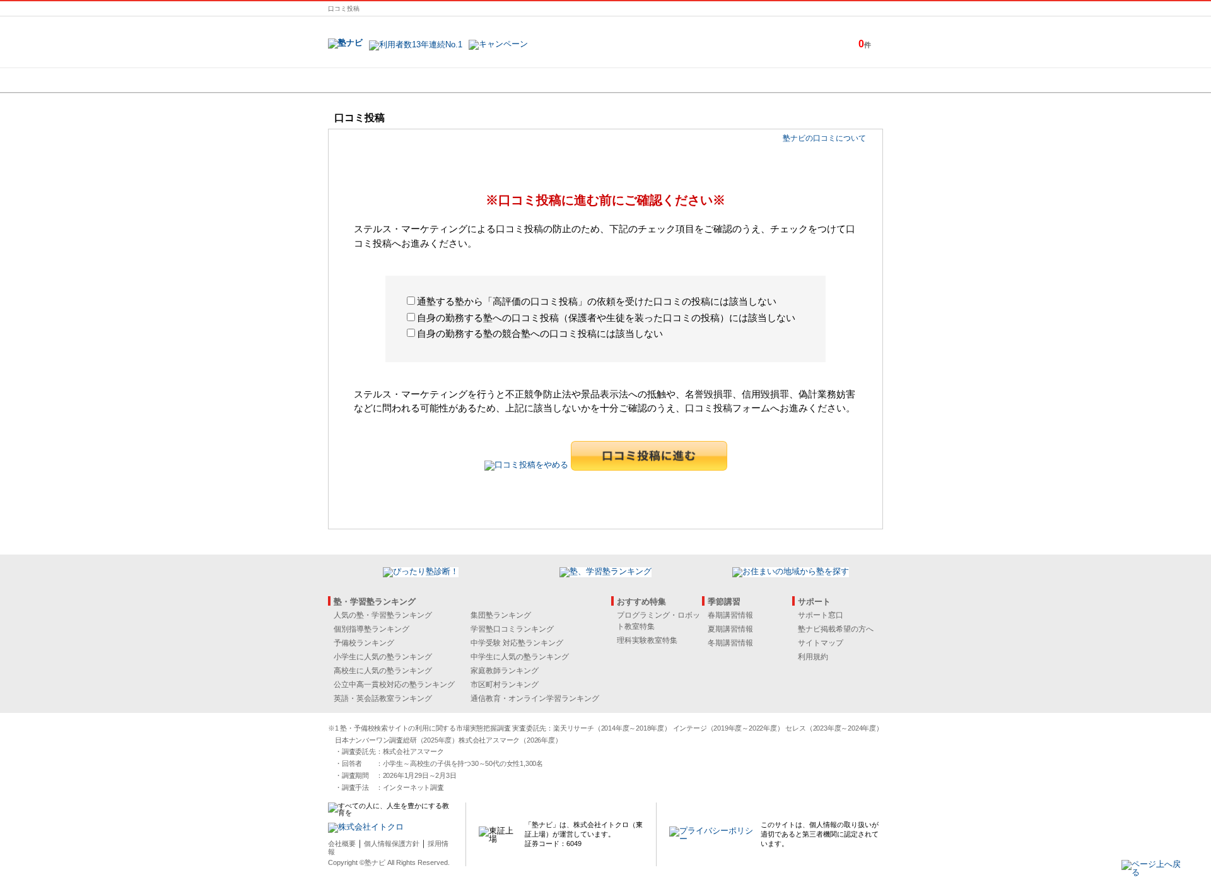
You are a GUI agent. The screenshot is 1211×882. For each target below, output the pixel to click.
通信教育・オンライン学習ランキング (535, 698)
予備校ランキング (364, 642)
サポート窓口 (820, 615)
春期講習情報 (730, 615)
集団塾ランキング (501, 615)
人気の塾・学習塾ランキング (383, 615)
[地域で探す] (374, 80)
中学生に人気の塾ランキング (520, 656)
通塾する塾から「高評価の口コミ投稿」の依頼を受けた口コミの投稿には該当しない (596, 301)
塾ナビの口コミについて (824, 138)
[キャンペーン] (834, 80)
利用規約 (813, 656)
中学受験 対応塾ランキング (517, 642)
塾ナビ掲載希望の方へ (836, 629)
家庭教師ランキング (505, 670)
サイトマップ (820, 642)
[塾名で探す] (466, 80)
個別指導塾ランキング (371, 629)
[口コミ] (650, 80)
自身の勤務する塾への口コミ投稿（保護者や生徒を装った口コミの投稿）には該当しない (606, 317)
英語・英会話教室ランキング (383, 698)
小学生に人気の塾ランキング (383, 656)
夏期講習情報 (730, 629)
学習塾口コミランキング (512, 629)
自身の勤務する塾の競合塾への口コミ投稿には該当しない (540, 333)
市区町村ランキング (505, 684)
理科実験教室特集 (647, 640)
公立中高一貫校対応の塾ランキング (394, 684)
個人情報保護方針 (391, 843)
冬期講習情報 (730, 642)
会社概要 (342, 843)
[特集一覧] (742, 80)
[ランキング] (558, 80)
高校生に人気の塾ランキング (383, 670)
